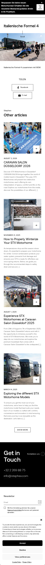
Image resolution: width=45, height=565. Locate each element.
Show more (22, 430)
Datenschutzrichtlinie (15, 510)
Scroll (22, 37)
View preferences (22, 557)
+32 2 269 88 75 (14, 470)
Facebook (24, 87)
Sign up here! (40, 7)
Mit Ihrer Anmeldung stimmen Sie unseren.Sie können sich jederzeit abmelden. (23, 510)
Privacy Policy (27, 562)
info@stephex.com (16, 476)
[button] (41, 520)
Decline (22, 550)
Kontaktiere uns (33, 454)
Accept (23, 543)
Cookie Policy (16, 562)
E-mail (24, 95)
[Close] (40, 3)
